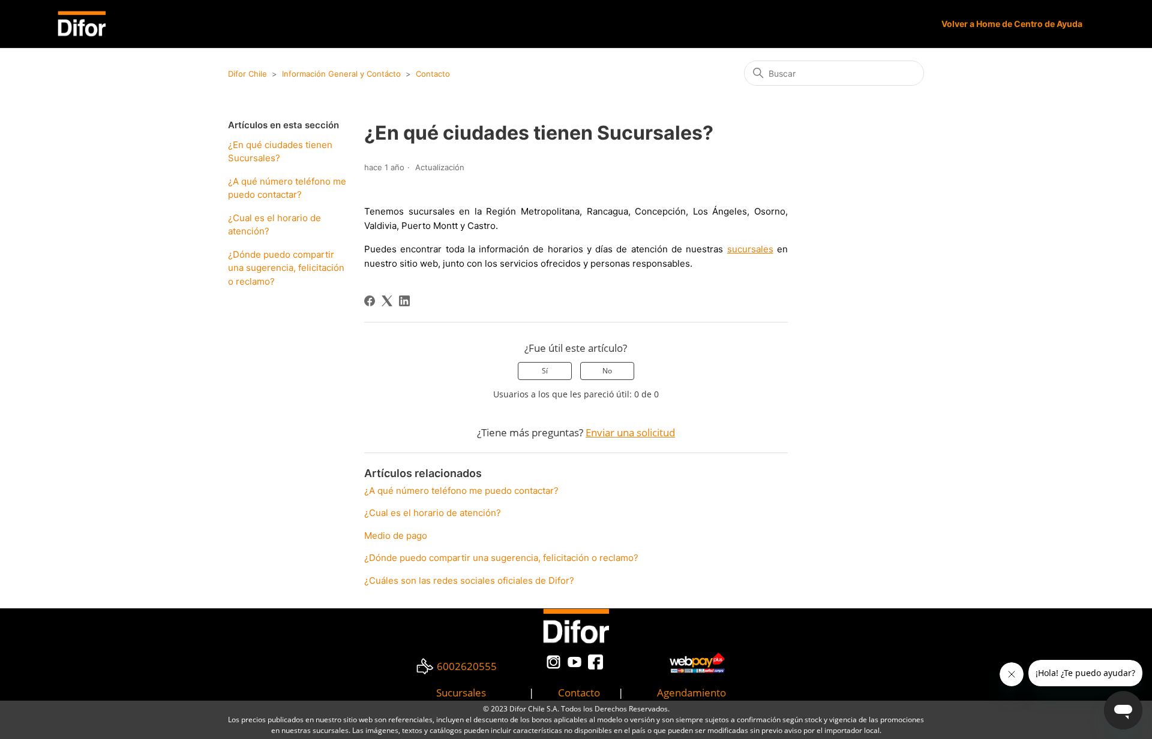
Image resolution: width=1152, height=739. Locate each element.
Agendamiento (691, 692)
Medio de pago (395, 535)
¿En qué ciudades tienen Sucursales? (280, 151)
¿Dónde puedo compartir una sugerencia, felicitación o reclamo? (286, 268)
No (607, 371)
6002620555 (467, 666)
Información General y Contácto (341, 74)
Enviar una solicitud (630, 432)
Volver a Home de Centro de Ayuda (1011, 24)
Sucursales (461, 692)
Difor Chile (247, 74)
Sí (545, 371)
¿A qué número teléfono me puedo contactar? (287, 188)
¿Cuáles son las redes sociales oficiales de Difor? (469, 580)
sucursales (750, 249)
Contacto (433, 74)
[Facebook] (369, 300)
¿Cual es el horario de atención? (274, 224)
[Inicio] (82, 24)
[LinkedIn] (404, 300)
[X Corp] (387, 300)
